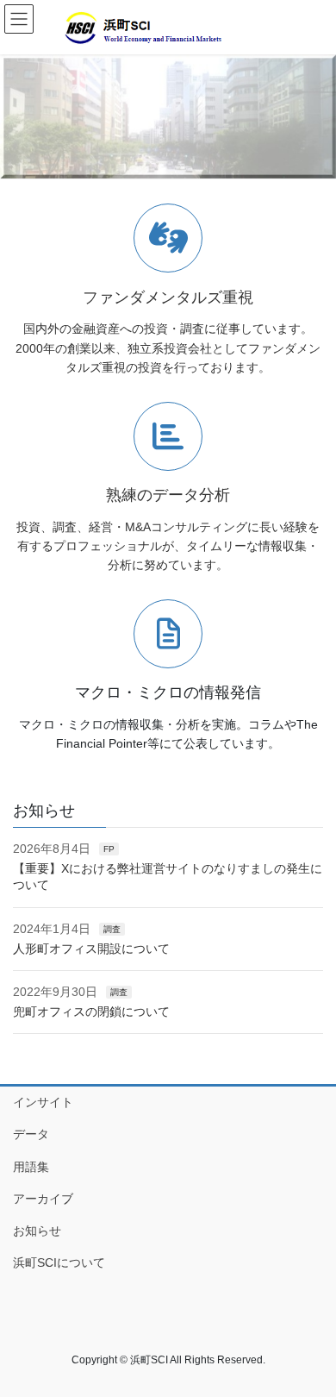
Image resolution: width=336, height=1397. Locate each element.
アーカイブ (61, 1199)
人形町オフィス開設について (91, 948)
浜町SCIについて (59, 1262)
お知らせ (37, 1230)
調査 (112, 929)
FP (109, 849)
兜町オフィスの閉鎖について (91, 1011)
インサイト (43, 1102)
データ (31, 1134)
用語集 (31, 1167)
